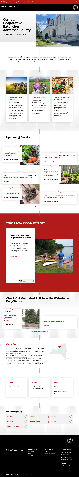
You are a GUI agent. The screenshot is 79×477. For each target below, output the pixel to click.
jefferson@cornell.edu (65, 457)
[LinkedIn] (66, 466)
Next (22, 281)
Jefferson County (8, 6)
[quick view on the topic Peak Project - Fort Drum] (59, 153)
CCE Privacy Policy (10, 474)
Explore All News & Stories (39, 331)
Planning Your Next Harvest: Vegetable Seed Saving (10, 153)
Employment (31, 451)
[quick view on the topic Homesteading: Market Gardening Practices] (20, 172)
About (2, 9)
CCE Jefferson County (15, 450)
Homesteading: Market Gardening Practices (18, 177)
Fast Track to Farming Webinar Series (51, 174)
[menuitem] (2, 9)
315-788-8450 (66, 454)
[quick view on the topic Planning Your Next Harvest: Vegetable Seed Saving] (11, 147)
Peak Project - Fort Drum (52, 157)
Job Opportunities (12, 421)
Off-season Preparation (11, 193)
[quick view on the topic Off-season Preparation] (11, 188)
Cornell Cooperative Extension (27, 2)
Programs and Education (14, 9)
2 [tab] (20, 285)
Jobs (31, 9)
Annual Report (56, 421)
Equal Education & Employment (29, 474)
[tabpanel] (20, 244)
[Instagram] (63, 466)
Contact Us (10, 416)
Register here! (13, 256)
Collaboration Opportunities (43, 9)
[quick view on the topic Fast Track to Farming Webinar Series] (51, 166)
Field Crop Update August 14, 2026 (55, 321)
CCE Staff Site (18, 474)
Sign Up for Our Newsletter (14, 426)
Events (25, 9)
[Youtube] (69, 466)
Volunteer (32, 416)
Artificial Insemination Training (53, 197)
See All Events (39, 207)
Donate (54, 416)
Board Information (35, 421)
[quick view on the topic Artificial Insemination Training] (59, 192)
